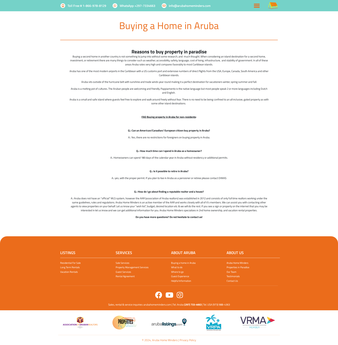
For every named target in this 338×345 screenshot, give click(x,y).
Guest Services (123, 272)
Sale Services (122, 263)
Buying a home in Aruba (183, 263)
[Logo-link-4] (213, 322)
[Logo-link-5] (258, 322)
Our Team (231, 272)
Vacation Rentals (69, 272)
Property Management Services (132, 267)
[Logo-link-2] (124, 322)
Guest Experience (180, 276)
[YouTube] (169, 297)
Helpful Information (181, 281)
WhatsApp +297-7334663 (137, 5)
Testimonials (233, 276)
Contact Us (232, 281)
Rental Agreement (125, 276)
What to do (176, 267)
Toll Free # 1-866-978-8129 (86, 5)
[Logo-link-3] (169, 322)
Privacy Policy (188, 340)
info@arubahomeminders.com (189, 5)
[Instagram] (179, 297)
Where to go (177, 272)
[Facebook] (159, 297)
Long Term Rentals (70, 267)
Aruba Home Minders (237, 263)
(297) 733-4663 (193, 305)
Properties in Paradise (238, 267)
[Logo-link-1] (80, 322)
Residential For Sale (70, 263)
